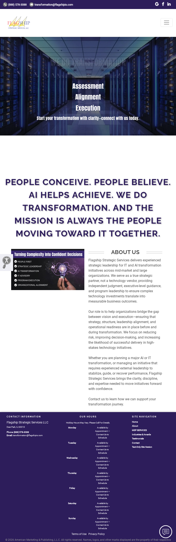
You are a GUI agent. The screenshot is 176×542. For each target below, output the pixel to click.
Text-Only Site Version (142, 447)
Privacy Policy (96, 534)
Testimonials (138, 438)
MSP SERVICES (139, 430)
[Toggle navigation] (167, 22)
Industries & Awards (141, 434)
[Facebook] (163, 4)
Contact (136, 442)
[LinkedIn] (169, 4)
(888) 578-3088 (17, 4)
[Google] (157, 4)
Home (135, 421)
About (135, 426)
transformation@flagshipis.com (54, 4)
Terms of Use (78, 534)
